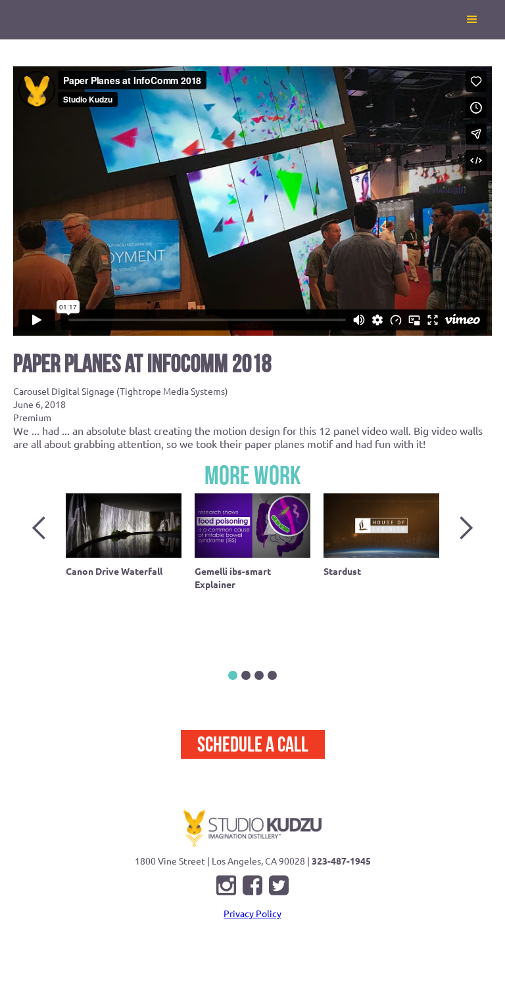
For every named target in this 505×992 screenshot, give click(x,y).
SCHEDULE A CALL (252, 744)
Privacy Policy (252, 913)
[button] (472, 19)
